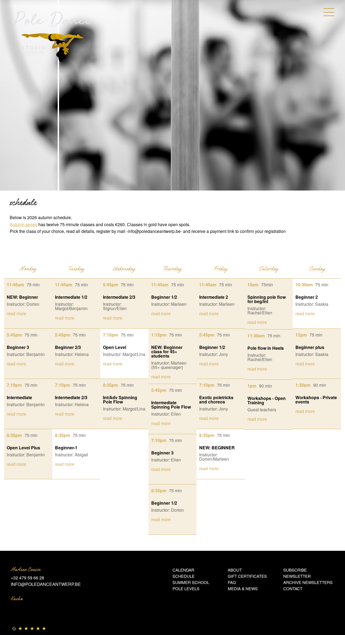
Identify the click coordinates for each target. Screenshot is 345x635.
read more (16, 313)
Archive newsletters (308, 582)
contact (292, 588)
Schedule (183, 576)
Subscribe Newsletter (297, 573)
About (235, 570)
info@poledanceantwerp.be (46, 584)
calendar (183, 570)
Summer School (190, 582)
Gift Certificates (247, 576)
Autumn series (23, 224)
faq (232, 582)
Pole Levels (185, 588)
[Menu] (328, 12)
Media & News (243, 588)
